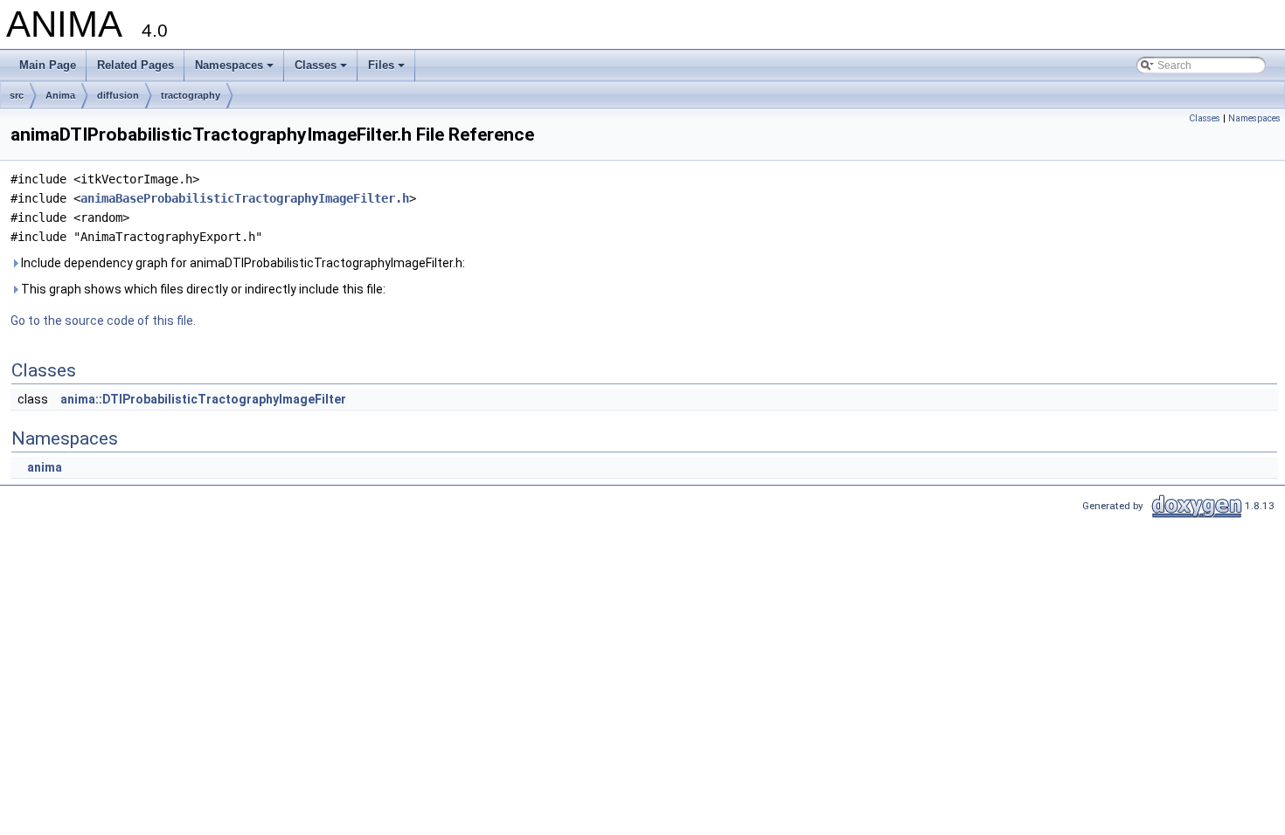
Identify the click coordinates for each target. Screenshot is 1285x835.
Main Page (47, 65)
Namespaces (235, 70)
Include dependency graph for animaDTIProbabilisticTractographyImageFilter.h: (241, 263)
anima (44, 467)
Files (387, 70)
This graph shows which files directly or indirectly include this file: (202, 289)
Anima (60, 95)
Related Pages (135, 65)
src (17, 95)
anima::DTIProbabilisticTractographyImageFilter (203, 399)
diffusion (118, 95)
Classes (322, 70)
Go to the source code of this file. (103, 321)
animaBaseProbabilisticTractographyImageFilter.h (244, 198)
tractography (190, 95)
